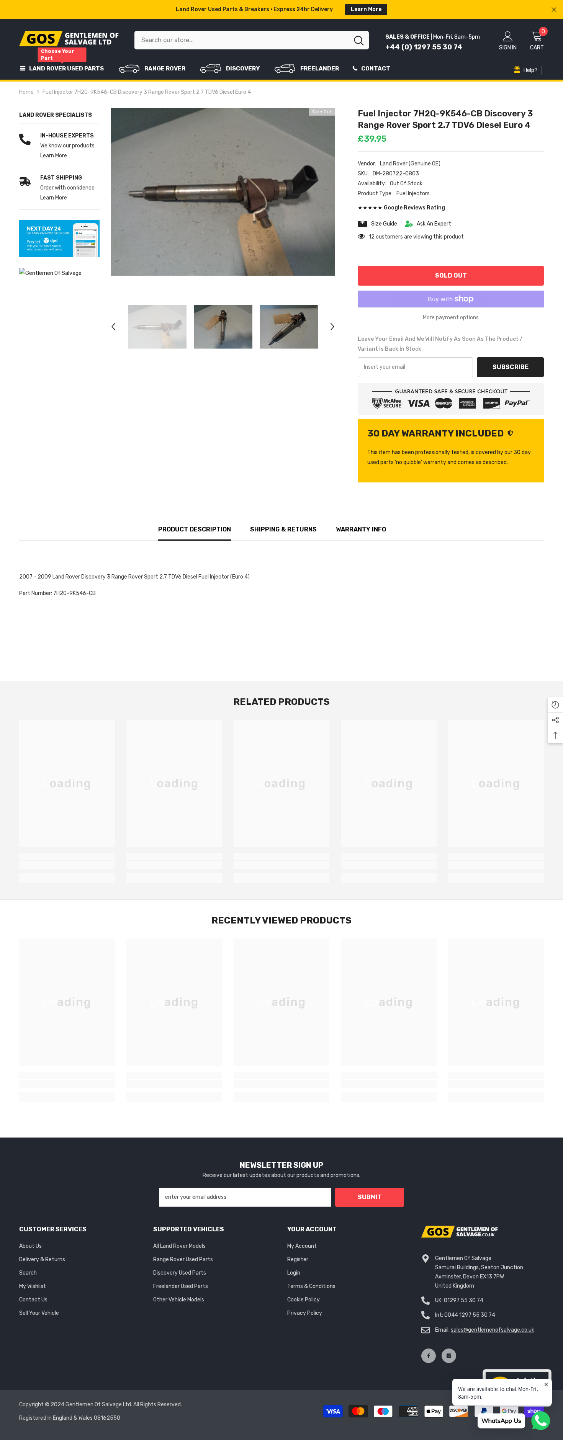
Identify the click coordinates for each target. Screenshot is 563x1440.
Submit (370, 1197)
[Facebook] (428, 1355)
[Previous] (113, 326)
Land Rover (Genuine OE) (410, 163)
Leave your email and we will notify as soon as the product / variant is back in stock (440, 344)
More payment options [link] (451, 317)
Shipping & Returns (283, 529)
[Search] (251, 40)
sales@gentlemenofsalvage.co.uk (492, 1330)
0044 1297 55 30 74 (469, 1315)
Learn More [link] (53, 155)
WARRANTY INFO (361, 529)
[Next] (332, 326)
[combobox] (241, 40)
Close (554, 10)
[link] (59, 238)
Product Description (194, 529)
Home (26, 92)
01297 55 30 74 (463, 1300)
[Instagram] (449, 1355)
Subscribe (511, 367)
